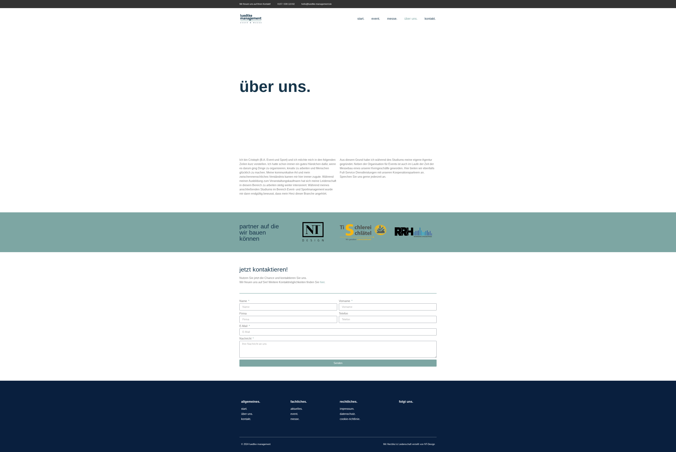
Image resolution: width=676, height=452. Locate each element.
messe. (392, 18)
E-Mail (243, 326)
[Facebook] (429, 4)
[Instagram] (434, 4)
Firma (243, 313)
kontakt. (430, 18)
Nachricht (245, 338)
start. (360, 18)
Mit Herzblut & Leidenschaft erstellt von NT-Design (409, 444)
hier (322, 282)
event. (375, 18)
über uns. (411, 18)
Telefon (343, 313)
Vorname (345, 301)
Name (243, 301)
